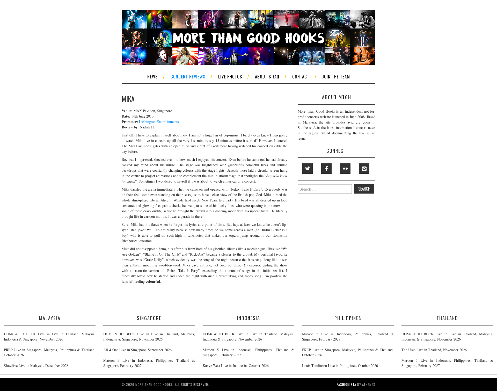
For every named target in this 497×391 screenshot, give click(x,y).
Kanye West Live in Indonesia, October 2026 (236, 365)
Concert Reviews (188, 76)
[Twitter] (307, 168)
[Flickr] (345, 168)
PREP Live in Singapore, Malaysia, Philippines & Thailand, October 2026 (50, 352)
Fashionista (346, 384)
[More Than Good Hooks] (248, 36)
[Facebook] (326, 168)
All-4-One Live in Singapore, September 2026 (137, 349)
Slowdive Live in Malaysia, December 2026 (36, 365)
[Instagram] (364, 168)
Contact (300, 76)
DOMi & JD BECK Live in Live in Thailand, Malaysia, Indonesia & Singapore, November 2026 (50, 336)
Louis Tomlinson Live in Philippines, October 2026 (340, 365)
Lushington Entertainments (159, 121)
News (152, 76)
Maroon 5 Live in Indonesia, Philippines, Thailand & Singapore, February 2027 (149, 363)
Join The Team (336, 76)
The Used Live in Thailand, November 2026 (434, 349)
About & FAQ (267, 76)
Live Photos (230, 76)
